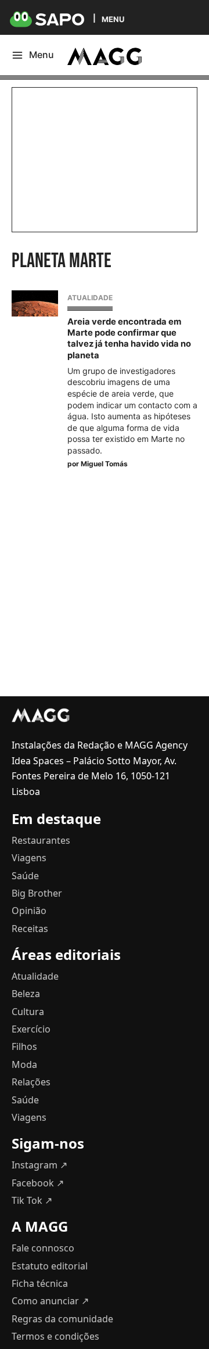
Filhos (24, 1046)
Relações (31, 1081)
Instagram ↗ (39, 1165)
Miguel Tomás (104, 463)
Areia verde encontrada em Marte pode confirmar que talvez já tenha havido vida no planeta (129, 338)
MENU (113, 19)
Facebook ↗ (38, 1183)
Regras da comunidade (62, 1318)
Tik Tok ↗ (32, 1200)
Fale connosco (43, 1248)
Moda (24, 1064)
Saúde (25, 875)
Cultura (28, 1011)
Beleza (26, 993)
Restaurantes (41, 840)
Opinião (29, 910)
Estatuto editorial (50, 1266)
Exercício (31, 1029)
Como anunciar (50, 1300)
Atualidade (90, 297)
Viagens (29, 857)
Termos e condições (55, 1336)
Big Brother (37, 893)
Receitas (30, 928)
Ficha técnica (40, 1283)
